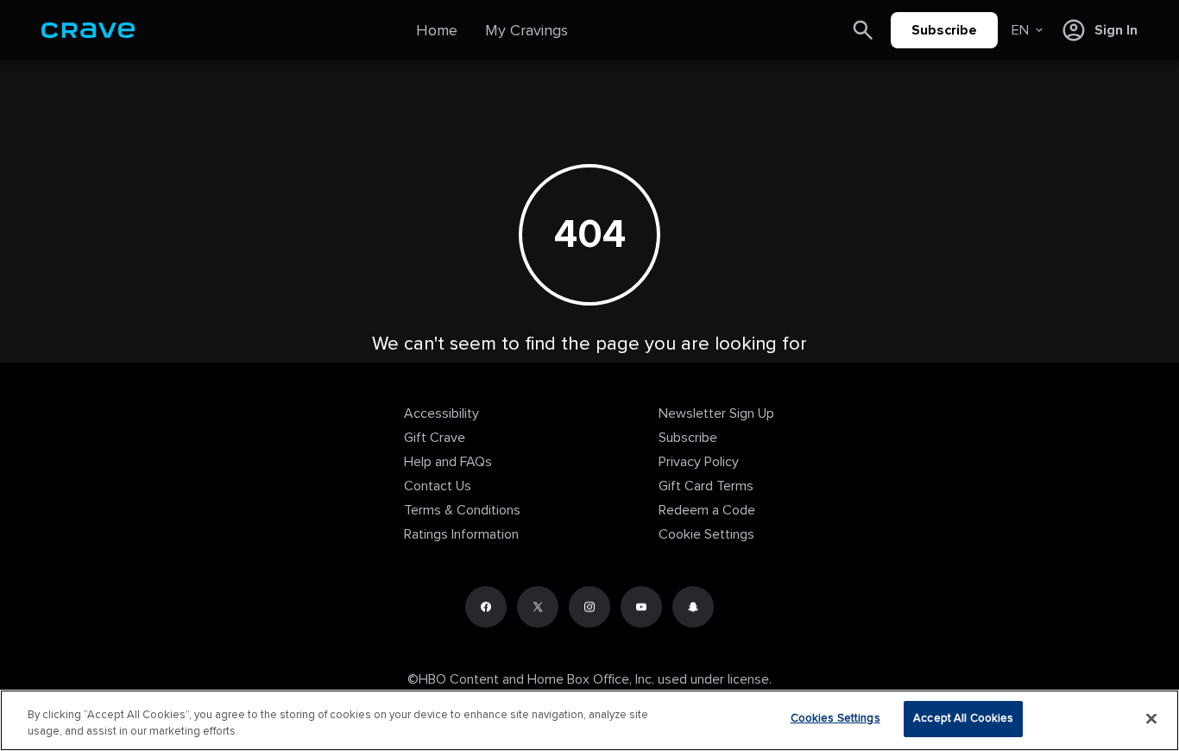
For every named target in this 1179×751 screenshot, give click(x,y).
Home (436, 30)
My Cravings (526, 30)
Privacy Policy (699, 461)
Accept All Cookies (963, 718)
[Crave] (88, 30)
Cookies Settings (835, 718)
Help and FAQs (448, 461)
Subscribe (944, 30)
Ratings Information (461, 534)
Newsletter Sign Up (716, 413)
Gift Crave (434, 437)
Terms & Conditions (462, 510)
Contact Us (437, 486)
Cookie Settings (706, 534)
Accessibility (441, 413)
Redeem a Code (707, 510)
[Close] (1151, 718)
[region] (589, 720)
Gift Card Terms (706, 486)
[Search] (863, 30)
